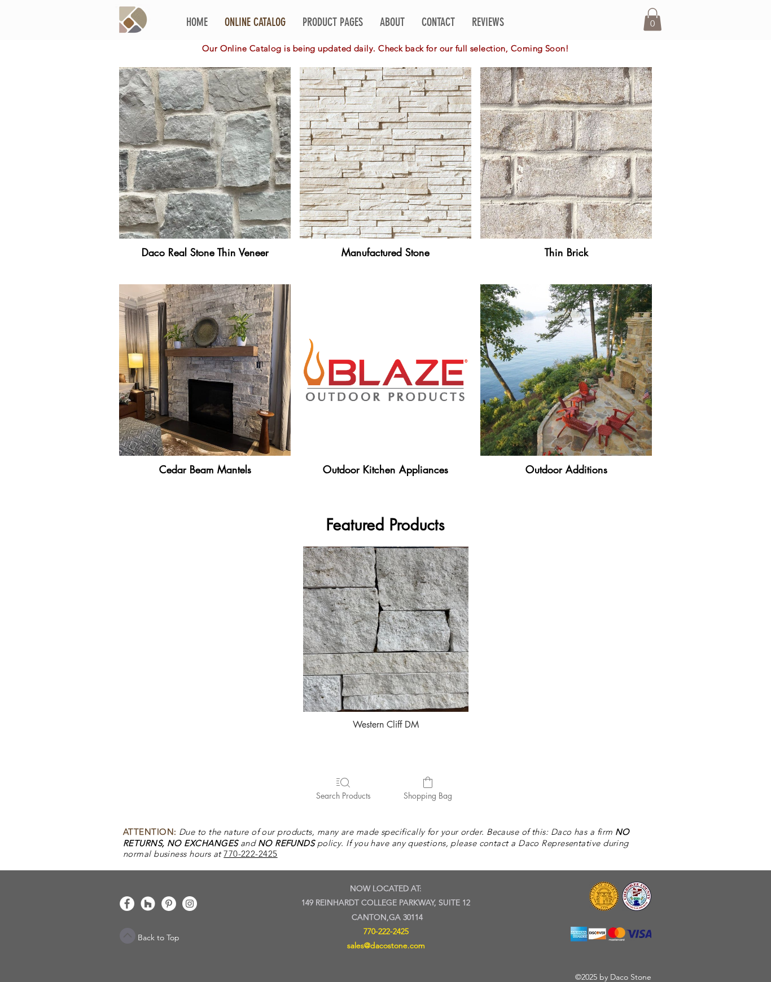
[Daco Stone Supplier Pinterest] (168, 903)
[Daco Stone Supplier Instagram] (189, 903)
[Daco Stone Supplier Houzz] (148, 903)
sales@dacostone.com (386, 945)
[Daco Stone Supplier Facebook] (127, 903)
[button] (652, 19)
